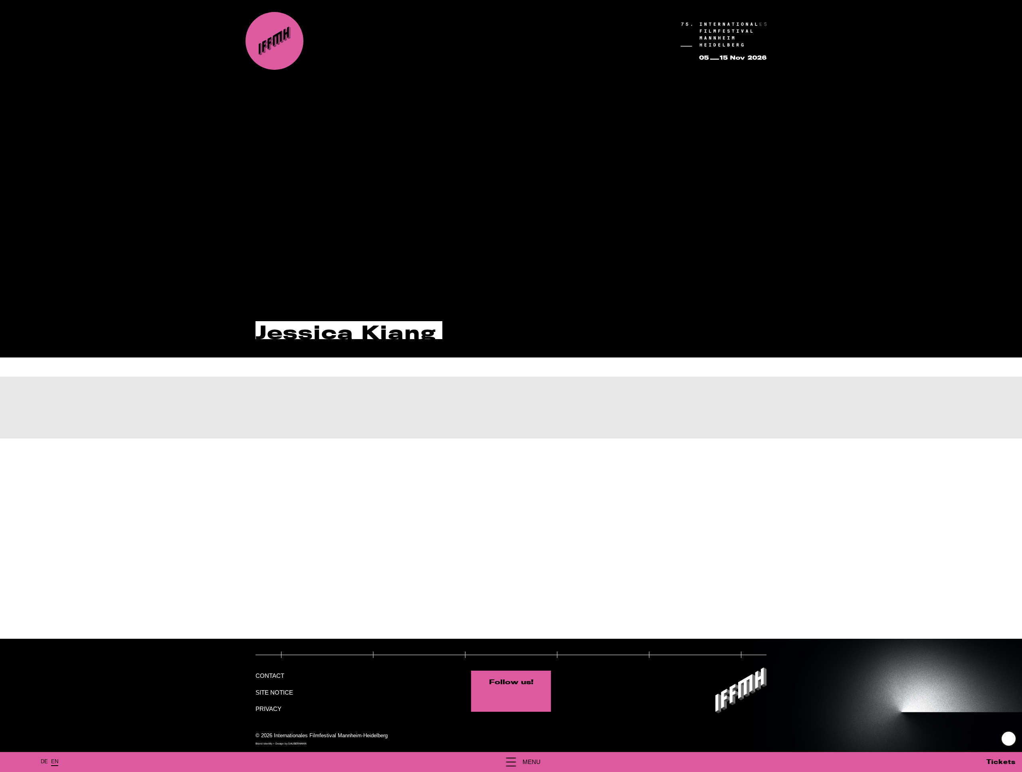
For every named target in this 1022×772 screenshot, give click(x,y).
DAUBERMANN (297, 743)
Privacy (268, 708)
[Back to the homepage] (274, 41)
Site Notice (274, 692)
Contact (270, 675)
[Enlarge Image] (337, 539)
